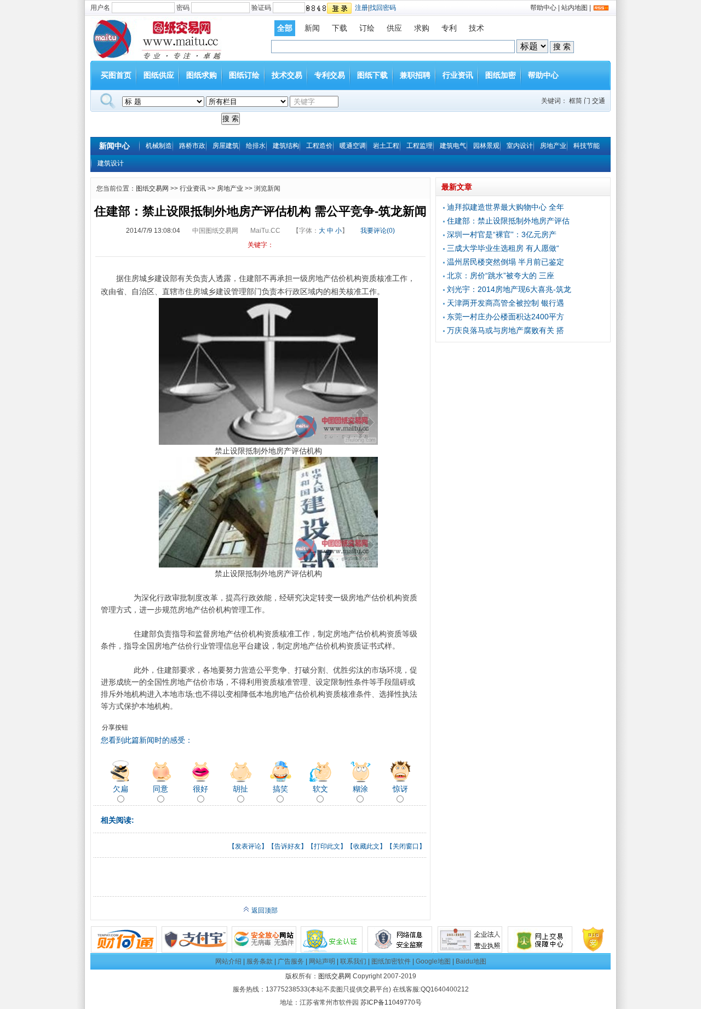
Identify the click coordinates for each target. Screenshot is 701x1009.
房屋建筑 (225, 146)
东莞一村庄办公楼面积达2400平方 (505, 316)
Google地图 (433, 961)
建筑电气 (453, 146)
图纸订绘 (244, 75)
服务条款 (259, 961)
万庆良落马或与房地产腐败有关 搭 (505, 330)
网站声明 (322, 961)
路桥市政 (192, 146)
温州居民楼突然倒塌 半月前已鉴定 (505, 261)
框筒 (575, 101)
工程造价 (319, 146)
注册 (361, 8)
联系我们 (353, 961)
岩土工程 (386, 146)
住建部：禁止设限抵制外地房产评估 (508, 220)
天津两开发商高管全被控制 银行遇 (505, 303)
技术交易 (287, 75)
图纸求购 (201, 75)
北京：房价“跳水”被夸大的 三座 (500, 275)
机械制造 (159, 146)
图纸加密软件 (391, 961)
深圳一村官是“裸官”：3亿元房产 (501, 234)
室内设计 (520, 146)
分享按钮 (115, 727)
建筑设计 (110, 163)
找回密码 (383, 8)
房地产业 (553, 146)
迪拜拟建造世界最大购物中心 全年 (505, 207)
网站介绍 (228, 961)
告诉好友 (287, 846)
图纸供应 (158, 75)
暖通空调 (353, 146)
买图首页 (116, 75)
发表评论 (248, 846)
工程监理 (419, 146)
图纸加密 (500, 75)
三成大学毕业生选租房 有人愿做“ (503, 248)
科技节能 (586, 146)
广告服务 (291, 961)
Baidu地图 (471, 961)
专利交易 (329, 75)
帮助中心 (543, 8)
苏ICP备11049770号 (391, 1002)
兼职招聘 (415, 75)
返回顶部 (264, 910)
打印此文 (327, 846)
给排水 (256, 146)
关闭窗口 (406, 846)
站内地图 (574, 8)
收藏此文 (366, 846)
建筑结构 (286, 146)
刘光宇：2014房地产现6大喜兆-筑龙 (509, 289)
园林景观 (486, 146)
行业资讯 (458, 75)
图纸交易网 (152, 188)
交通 (598, 101)
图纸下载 (372, 75)
